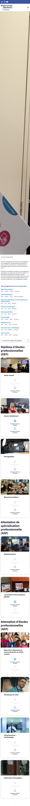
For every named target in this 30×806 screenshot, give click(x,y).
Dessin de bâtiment (7, 294)
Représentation (5, 322)
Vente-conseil (5, 333)
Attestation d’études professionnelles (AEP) (14, 625)
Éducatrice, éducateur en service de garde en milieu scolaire (13, 652)
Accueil (3, 257)
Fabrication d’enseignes (8, 307)
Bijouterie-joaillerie (7, 289)
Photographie (5, 317)
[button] (28, 7)
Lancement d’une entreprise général (14, 596)
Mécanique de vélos (7, 312)
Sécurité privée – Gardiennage (10, 328)
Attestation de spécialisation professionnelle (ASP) (11, 527)
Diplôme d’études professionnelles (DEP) (13, 350)
